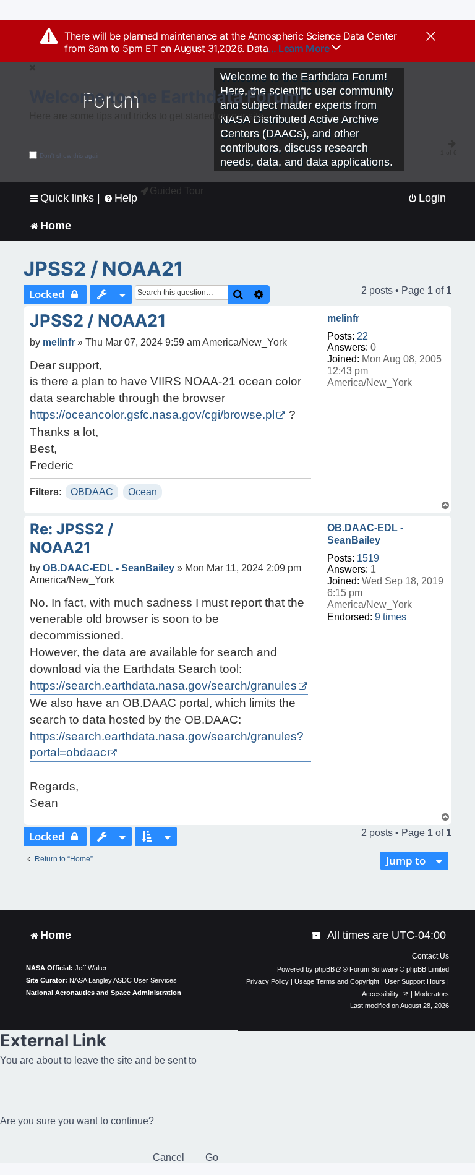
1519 (368, 558)
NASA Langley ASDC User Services (123, 980)
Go (211, 1157)
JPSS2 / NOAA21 (104, 269)
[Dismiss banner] (430, 37)
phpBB (325, 969)
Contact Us (430, 956)
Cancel (168, 1157)
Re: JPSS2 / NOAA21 (71, 538)
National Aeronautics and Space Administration (103, 992)
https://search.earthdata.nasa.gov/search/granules (163, 685)
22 (362, 336)
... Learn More (300, 48)
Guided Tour (176, 191)
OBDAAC (92, 492)
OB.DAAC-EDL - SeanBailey (365, 534)
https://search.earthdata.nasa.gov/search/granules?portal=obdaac (167, 744)
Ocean (142, 492)
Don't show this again (70, 155)
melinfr (343, 318)
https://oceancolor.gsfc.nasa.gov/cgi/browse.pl (152, 414)
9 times (390, 617)
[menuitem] (427, 198)
